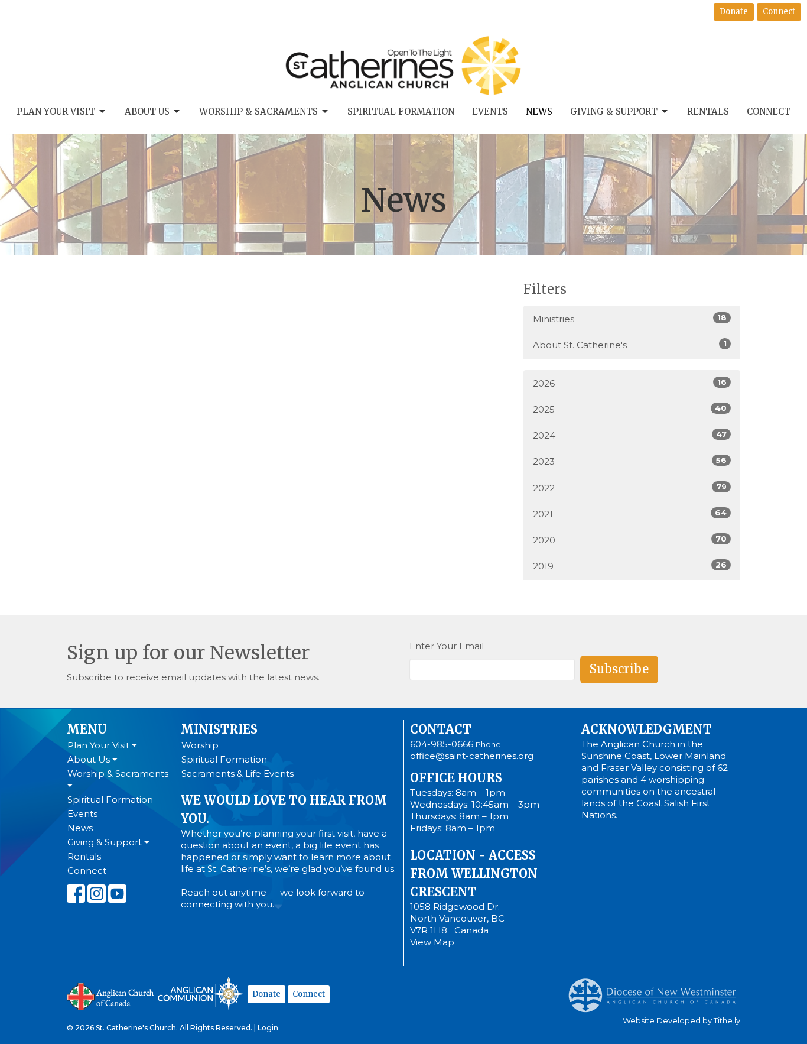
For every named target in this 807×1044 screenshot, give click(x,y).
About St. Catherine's (630, 345)
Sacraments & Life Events (237, 773)
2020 (630, 540)
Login (268, 1027)
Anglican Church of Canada (111, 995)
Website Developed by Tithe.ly (681, 1020)
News (539, 111)
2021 (630, 514)
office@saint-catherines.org (471, 755)
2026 (630, 383)
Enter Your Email (446, 645)
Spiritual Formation (400, 111)
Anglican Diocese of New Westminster (656, 989)
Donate (734, 12)
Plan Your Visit (56, 111)
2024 (630, 435)
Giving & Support (614, 111)
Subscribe (619, 669)
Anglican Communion (201, 993)
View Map (432, 942)
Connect (779, 12)
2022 (630, 488)
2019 (630, 566)
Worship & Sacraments (258, 111)
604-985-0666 (441, 744)
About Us (147, 111)
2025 (630, 409)
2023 (630, 461)
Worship (200, 745)
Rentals (708, 111)
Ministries (630, 319)
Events (490, 111)
